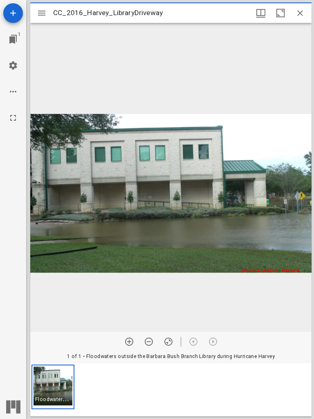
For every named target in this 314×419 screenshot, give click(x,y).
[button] (53, 387)
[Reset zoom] (168, 341)
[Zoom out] (149, 341)
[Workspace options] (13, 91)
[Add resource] (13, 13)
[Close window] (300, 13)
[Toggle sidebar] (42, 13)
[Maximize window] (280, 13)
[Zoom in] (129, 341)
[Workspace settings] (13, 65)
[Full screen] (13, 118)
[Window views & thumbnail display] (261, 13)
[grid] (171, 390)
